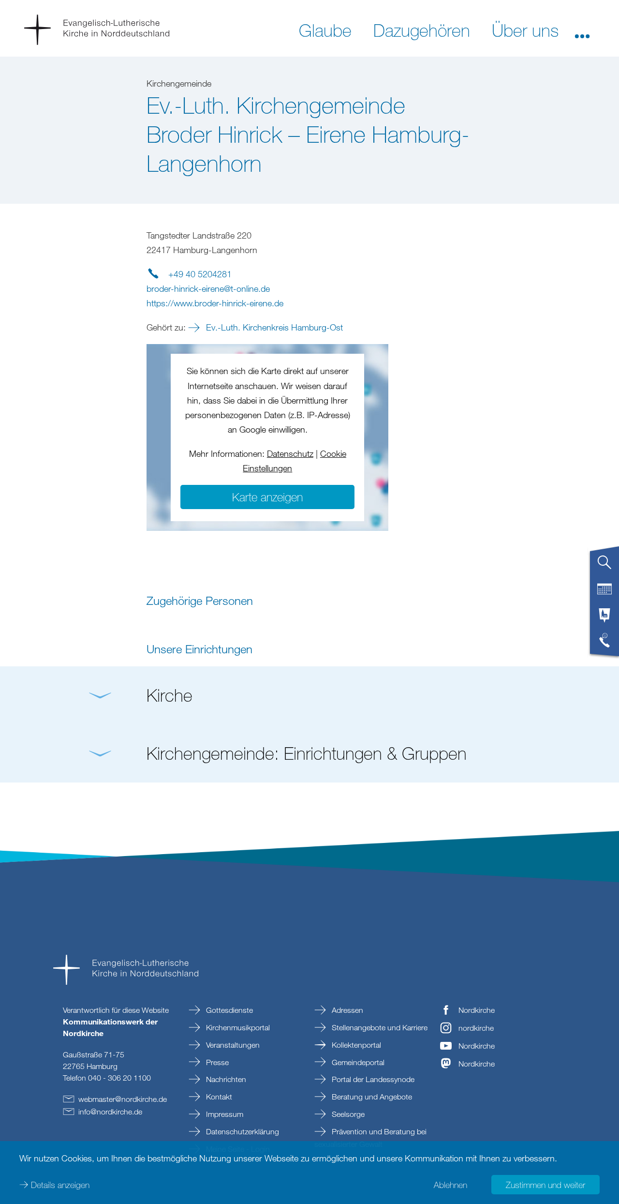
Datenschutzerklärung (241, 1131)
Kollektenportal (355, 1044)
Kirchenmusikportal (237, 1027)
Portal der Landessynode (372, 1079)
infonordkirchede (110, 1111)
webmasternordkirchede (122, 1099)
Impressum (223, 1114)
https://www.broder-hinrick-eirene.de (215, 303)
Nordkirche (476, 1010)
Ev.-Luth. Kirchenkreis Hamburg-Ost (273, 327)
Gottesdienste (228, 1010)
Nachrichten (225, 1079)
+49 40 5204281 (200, 274)
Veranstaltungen (232, 1044)
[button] (582, 29)
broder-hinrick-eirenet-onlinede (208, 288)
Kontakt (218, 1096)
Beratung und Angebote (371, 1096)
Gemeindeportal (357, 1062)
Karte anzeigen (267, 497)
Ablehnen (450, 1184)
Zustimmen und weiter (545, 1184)
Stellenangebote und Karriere (378, 1027)
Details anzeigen (60, 1184)
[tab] (604, 566)
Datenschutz (290, 453)
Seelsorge (347, 1114)
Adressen (346, 1010)
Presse (216, 1062)
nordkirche (476, 1027)
